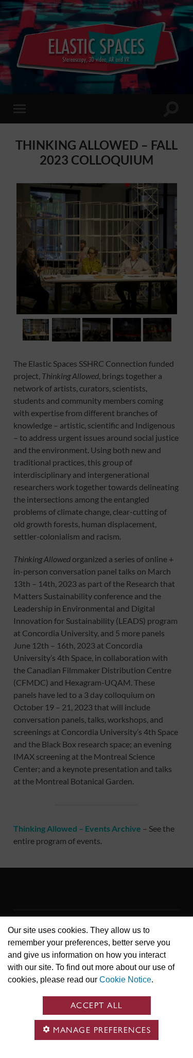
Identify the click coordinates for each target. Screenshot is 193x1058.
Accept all (97, 1005)
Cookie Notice (125, 979)
